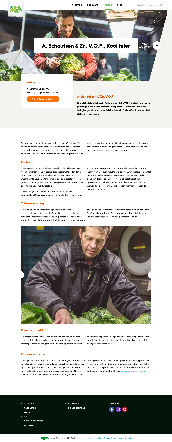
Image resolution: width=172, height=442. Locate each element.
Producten (93, 5)
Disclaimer (88, 438)
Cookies (98, 438)
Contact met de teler (42, 99)
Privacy (107, 438)
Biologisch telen (77, 408)
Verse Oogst (55, 438)
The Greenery (76, 438)
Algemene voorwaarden (122, 438)
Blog (119, 5)
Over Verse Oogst (33, 421)
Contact (28, 425)
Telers (108, 5)
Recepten (77, 5)
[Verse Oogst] (16, 8)
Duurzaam (73, 404)
